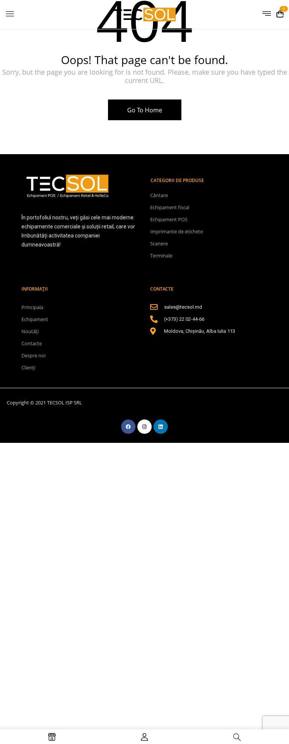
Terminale (161, 255)
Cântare (159, 195)
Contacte (31, 343)
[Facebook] (128, 426)
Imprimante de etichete (176, 231)
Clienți (28, 367)
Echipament (34, 319)
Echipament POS (168, 219)
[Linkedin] (161, 426)
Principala (32, 307)
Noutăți (30, 331)
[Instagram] (144, 426)
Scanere (159, 243)
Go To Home (144, 110)
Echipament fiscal (169, 207)
